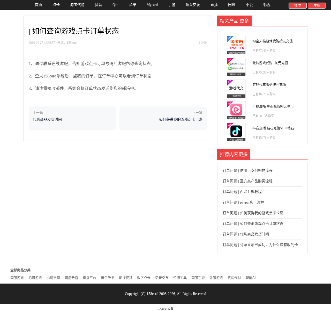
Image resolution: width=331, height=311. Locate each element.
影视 (266, 5)
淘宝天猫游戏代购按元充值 (272, 41)
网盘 (231, 5)
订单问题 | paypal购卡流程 (243, 202)
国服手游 (198, 278)
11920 (203, 43)
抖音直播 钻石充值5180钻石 (273, 128)
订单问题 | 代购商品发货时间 (246, 234)
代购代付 (234, 278)
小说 (249, 5)
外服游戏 (216, 278)
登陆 (297, 6)
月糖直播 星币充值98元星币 (273, 106)
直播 (214, 5)
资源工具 (180, 278)
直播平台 (89, 278)
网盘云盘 (71, 278)
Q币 (115, 5)
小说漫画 (53, 278)
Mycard (152, 5)
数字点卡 (144, 278)
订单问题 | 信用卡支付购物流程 (248, 170)
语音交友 (193, 5)
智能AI (251, 278)
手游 (171, 5)
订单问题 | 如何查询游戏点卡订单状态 (253, 224)
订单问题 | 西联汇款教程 (242, 192)
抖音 (98, 5)
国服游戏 (17, 278)
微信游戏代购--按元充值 (270, 63)
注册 (316, 6)
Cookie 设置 (166, 309)
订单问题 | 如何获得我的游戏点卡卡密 (253, 213)
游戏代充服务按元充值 (269, 84)
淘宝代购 (77, 5)
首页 (38, 5)
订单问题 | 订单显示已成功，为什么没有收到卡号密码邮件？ (262, 245)
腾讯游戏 (35, 278)
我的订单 (85, 76)
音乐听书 (107, 278)
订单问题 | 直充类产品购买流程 (248, 181)
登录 (39, 76)
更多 (244, 21)
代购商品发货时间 (47, 119)
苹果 (132, 5)
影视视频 (125, 278)
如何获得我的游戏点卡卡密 (180, 119)
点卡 (56, 5)
